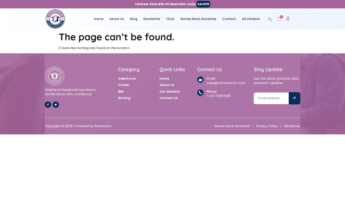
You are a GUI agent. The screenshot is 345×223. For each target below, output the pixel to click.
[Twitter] (56, 104)
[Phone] (200, 92)
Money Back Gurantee (198, 19)
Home (98, 19)
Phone (212, 91)
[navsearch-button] (270, 19)
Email (211, 78)
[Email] (200, 79)
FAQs (170, 19)
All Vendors (251, 19)
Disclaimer (151, 19)
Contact (229, 19)
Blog (133, 19)
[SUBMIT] (294, 98)
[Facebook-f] (48, 104)
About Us (116, 19)
